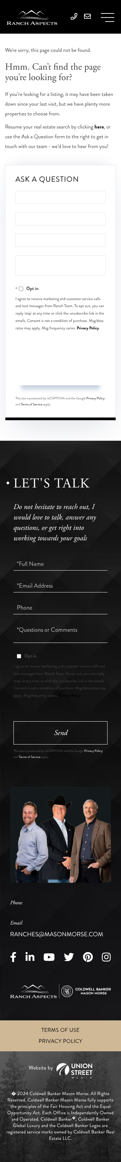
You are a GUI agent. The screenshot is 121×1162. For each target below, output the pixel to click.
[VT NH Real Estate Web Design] (60, 1071)
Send (60, 372)
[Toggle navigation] (107, 17)
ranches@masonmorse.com (56, 929)
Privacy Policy (88, 328)
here (99, 127)
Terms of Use (60, 1030)
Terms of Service (31, 404)
